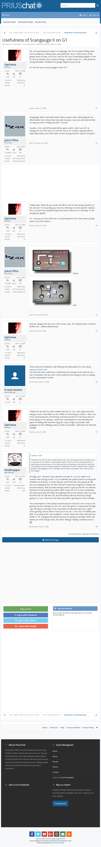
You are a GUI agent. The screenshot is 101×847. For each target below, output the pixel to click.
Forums (56, 761)
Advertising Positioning (44, 839)
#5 (97, 331)
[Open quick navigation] (96, 32)
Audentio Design (58, 843)
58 (20, 152)
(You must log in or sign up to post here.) (84, 534)
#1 (97, 108)
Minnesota (21, 80)
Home (44, 727)
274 (7, 77)
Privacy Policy (88, 727)
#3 (97, 226)
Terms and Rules (73, 727)
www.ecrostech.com (38, 369)
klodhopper (12, 470)
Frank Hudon (13, 389)
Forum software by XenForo (50, 841)
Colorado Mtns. (19, 485)
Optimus (47, 44)
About (55, 756)
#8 (97, 527)
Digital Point (60, 839)
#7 (97, 432)
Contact (56, 772)
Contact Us (53, 727)
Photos (55, 767)
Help (62, 727)
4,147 (7, 402)
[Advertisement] (63, 87)
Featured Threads (25, 22)
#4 (97, 315)
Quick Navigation (67, 777)
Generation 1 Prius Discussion (24, 44)
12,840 (8, 152)
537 (7, 482)
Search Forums (9, 22)
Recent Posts (40, 22)
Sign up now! (25, 609)
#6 (97, 382)
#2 (97, 143)
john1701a (11, 140)
